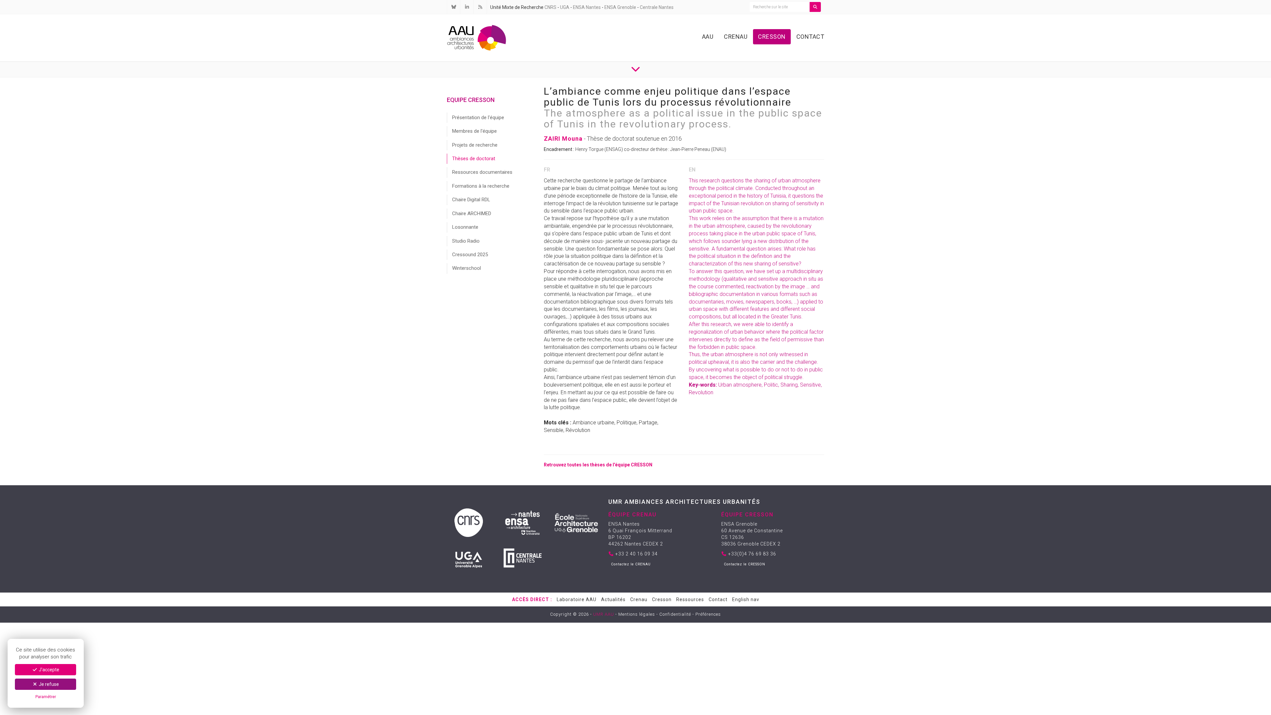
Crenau (735, 36)
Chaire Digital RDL (471, 200)
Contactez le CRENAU (631, 564)
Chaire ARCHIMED (471, 213)
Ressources (690, 599)
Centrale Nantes (657, 7)
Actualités (613, 599)
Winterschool (466, 268)
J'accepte (48, 669)
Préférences (708, 614)
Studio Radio (466, 241)
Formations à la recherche (480, 186)
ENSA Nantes (587, 7)
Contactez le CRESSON (744, 564)
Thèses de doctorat (473, 159)
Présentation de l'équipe (478, 117)
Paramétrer (45, 696)
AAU (708, 36)
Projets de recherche (474, 145)
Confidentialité (675, 614)
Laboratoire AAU (576, 599)
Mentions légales (636, 614)
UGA (564, 7)
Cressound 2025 (470, 255)
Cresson (772, 36)
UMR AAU (603, 614)
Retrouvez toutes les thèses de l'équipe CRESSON (598, 464)
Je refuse (48, 684)
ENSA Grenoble (620, 7)
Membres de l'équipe (474, 131)
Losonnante (465, 227)
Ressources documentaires (482, 172)
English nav (745, 599)
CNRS (550, 7)
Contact (810, 36)
